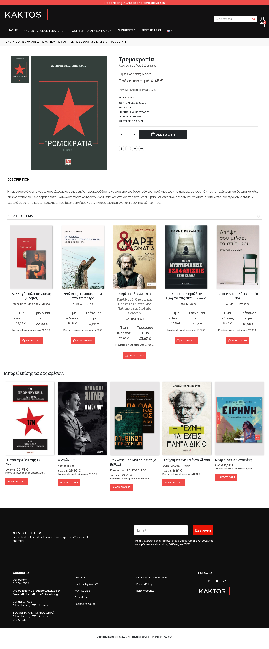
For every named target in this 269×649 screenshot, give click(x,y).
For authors (82, 597)
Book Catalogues (85, 604)
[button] (253, 19)
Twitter (128, 148)
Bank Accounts (145, 590)
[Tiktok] (224, 581)
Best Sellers (151, 30)
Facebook (121, 148)
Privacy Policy (144, 584)
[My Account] (262, 19)
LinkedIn (135, 148)
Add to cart (165, 135)
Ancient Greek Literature (43, 31)
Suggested (126, 30)
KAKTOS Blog (82, 590)
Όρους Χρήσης (188, 540)
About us (80, 577)
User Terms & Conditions (151, 577)
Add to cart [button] (33, 340)
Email (141, 148)
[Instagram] (209, 581)
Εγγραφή (203, 530)
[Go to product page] (31, 257)
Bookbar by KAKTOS (86, 584)
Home (13, 30)
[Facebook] (201, 581)
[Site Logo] (26, 14)
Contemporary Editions (90, 31)
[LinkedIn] (217, 581)
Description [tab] (18, 179)
